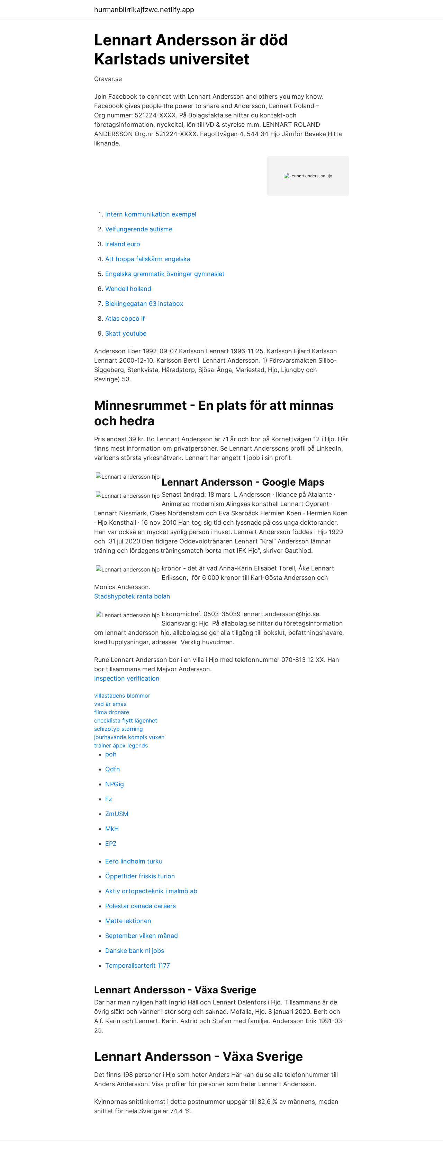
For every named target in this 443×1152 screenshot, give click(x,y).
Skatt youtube (125, 333)
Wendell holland (128, 288)
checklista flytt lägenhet (125, 720)
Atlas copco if (125, 318)
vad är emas (110, 703)
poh (111, 754)
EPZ (111, 843)
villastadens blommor (122, 695)
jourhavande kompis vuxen (129, 737)
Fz (108, 799)
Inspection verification (127, 678)
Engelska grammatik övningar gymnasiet (165, 273)
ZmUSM (116, 813)
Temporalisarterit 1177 (137, 965)
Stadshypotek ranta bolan (132, 596)
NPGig (114, 784)
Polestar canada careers (140, 906)
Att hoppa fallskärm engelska (147, 259)
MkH (112, 828)
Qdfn (112, 769)
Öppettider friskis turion (140, 876)
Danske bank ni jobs (134, 950)
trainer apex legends (121, 745)
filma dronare (111, 712)
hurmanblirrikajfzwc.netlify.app (144, 9)
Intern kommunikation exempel (150, 214)
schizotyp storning (118, 728)
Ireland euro (122, 244)
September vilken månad (141, 935)
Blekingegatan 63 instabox (144, 303)
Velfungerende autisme (138, 229)
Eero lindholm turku (133, 861)
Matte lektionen (128, 920)
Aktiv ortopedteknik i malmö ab (151, 891)
